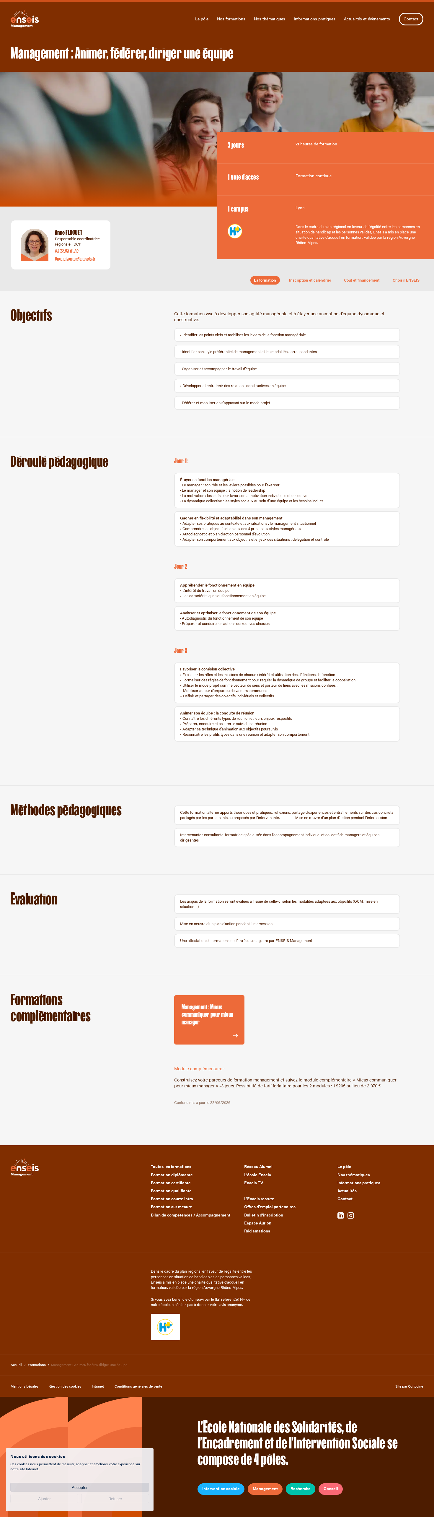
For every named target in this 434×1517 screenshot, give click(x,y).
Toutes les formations (171, 1166)
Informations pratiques (314, 19)
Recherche (301, 1488)
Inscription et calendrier (310, 280)
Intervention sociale (221, 1488)
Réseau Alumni (258, 1166)
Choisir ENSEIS (406, 280)
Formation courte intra (172, 1198)
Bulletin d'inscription (263, 1215)
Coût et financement (362, 280)
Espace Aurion (257, 1223)
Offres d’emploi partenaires (270, 1206)
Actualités (347, 1190)
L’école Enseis (257, 1174)
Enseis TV (253, 1182)
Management (265, 1488)
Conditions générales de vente (138, 1386)
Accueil (16, 1364)
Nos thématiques (269, 19)
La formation (265, 280)
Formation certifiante (171, 1182)
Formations (37, 1364)
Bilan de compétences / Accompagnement (190, 1215)
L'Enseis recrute (259, 1198)
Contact (411, 19)
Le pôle (201, 19)
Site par (409, 1386)
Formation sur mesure (171, 1206)
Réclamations (257, 1231)
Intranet (98, 1386)
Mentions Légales (24, 1386)
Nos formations (231, 19)
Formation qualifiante (171, 1190)
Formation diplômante (172, 1174)
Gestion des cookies (65, 1386)
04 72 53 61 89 (67, 250)
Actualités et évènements (367, 19)
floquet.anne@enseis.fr (75, 258)
